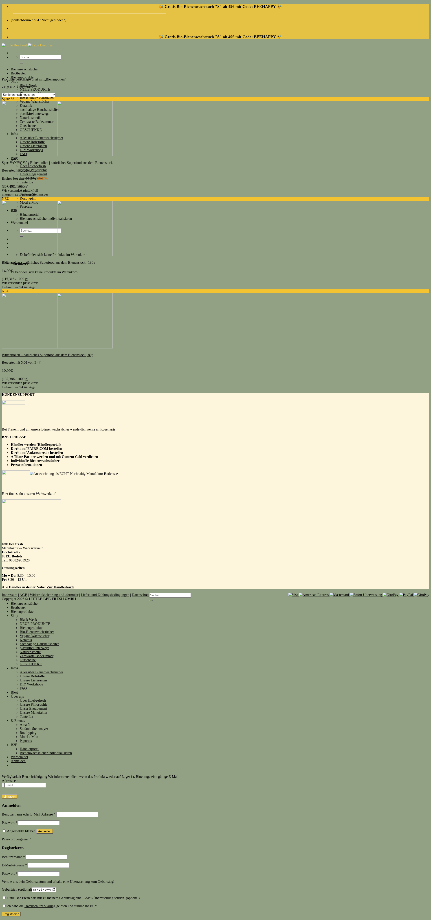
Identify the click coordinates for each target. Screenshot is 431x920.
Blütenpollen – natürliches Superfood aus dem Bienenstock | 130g (48, 262)
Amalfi (25, 724)
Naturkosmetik (30, 652)
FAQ (23, 688)
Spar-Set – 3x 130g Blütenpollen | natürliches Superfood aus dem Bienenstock (57, 163)
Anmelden (44, 831)
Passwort (9, 822)
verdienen (90, 457)
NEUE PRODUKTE (35, 89)
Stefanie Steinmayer (34, 729)
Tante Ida (26, 182)
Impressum (9, 595)
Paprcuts (26, 741)
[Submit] (21, 62)
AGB (23, 595)
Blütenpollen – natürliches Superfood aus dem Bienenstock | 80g (47, 355)
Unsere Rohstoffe (32, 676)
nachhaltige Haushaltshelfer (39, 644)
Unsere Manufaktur (33, 712)
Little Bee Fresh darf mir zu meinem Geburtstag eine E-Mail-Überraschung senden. (73, 898)
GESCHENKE (31, 664)
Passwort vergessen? (16, 839)
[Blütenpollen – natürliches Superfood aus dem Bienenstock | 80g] (57, 347)
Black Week (28, 620)
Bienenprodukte (22, 611)
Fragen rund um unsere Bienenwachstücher (38, 429)
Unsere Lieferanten (33, 680)
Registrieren (11, 914)
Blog (14, 158)
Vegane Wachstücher (34, 636)
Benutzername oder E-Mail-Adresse (28, 814)
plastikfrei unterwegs (34, 648)
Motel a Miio (29, 737)
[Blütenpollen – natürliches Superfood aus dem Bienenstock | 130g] (57, 255)
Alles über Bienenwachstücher (41, 672)
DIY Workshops (31, 684)
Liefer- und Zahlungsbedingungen (105, 595)
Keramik (26, 640)
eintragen (9, 796)
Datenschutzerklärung (39, 906)
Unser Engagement (33, 174)
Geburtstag (17, 889)
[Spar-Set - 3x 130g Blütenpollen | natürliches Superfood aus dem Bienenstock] (57, 155)
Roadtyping (28, 198)
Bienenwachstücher (25, 69)
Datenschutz (140, 595)
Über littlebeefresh (33, 166)
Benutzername (13, 857)
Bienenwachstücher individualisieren (46, 753)
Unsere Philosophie (33, 704)
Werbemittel (19, 757)
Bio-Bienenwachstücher (37, 97)
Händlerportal (29, 749)
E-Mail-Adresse (14, 865)
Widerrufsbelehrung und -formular (54, 595)
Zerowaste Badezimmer (36, 656)
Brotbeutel (18, 73)
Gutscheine (28, 660)
